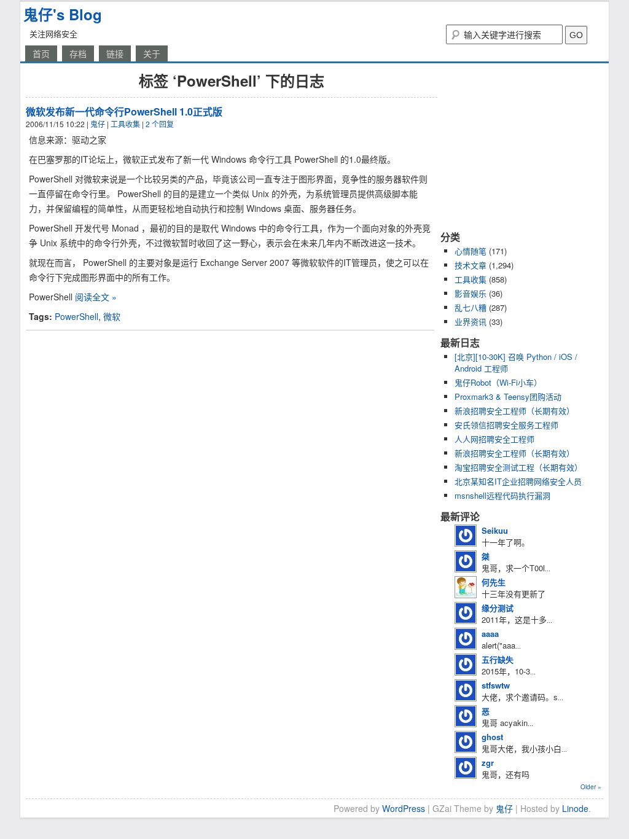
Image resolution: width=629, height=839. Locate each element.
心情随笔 (470, 251)
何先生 (494, 582)
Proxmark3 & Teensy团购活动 (508, 396)
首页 (41, 53)
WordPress (403, 808)
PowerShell (76, 316)
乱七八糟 (470, 307)
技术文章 (470, 265)
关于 (151, 53)
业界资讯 (470, 321)
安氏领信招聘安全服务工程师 (506, 425)
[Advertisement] (517, 146)
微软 (111, 316)
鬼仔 (97, 124)
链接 (114, 53)
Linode (575, 808)
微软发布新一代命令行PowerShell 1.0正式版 (124, 111)
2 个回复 (160, 124)
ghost (492, 737)
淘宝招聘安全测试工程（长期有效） (518, 467)
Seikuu (495, 530)
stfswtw (496, 685)
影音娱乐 (470, 293)
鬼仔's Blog (62, 14)
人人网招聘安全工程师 (494, 439)
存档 (78, 53)
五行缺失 (498, 659)
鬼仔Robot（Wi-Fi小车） (498, 382)
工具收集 (125, 124)
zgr (488, 762)
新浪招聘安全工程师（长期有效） (514, 410)
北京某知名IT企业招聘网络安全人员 (518, 481)
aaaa (490, 633)
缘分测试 (498, 608)
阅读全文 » (96, 297)
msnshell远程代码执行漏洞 (502, 495)
